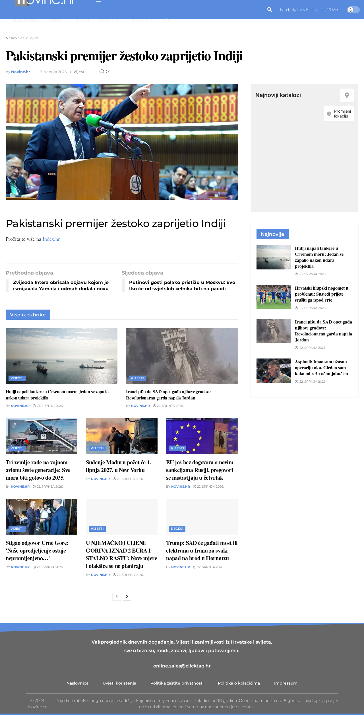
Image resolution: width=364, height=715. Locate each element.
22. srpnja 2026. (170, 406)
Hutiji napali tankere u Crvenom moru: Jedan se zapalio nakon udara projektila (57, 394)
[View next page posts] (127, 597)
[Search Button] (269, 9)
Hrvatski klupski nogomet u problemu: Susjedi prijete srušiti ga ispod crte (321, 294)
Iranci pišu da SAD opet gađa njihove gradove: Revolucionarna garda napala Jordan (169, 394)
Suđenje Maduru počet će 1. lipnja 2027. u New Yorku (118, 466)
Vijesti (56, 20)
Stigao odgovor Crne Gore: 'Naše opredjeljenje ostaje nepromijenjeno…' (37, 550)
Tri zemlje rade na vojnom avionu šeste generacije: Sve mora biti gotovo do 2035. (38, 470)
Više (165, 20)
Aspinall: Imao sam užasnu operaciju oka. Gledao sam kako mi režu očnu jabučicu (321, 367)
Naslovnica (26, 20)
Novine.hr (20, 71)
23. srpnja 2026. (49, 406)
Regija (177, 529)
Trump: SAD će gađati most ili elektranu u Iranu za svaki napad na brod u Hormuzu (201, 550)
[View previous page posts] (116, 597)
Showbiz (142, 20)
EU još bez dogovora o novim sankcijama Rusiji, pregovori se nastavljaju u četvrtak (199, 470)
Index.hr (51, 238)
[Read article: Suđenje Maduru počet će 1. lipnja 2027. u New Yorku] (122, 436)
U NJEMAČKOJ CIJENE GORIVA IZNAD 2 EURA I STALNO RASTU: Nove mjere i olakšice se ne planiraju (121, 554)
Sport (83, 20)
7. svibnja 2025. (53, 71)
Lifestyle (109, 20)
